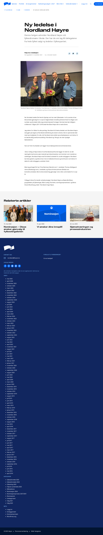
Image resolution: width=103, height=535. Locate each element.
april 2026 (10, 281)
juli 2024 (9, 304)
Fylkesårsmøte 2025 (13, 480)
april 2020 (10, 379)
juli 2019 (9, 398)
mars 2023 (10, 323)
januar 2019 (10, 410)
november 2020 (11, 365)
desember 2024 (11, 293)
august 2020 (10, 372)
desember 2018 (11, 412)
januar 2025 (10, 290)
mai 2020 (9, 377)
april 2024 (10, 311)
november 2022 (11, 330)
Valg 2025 (10, 503)
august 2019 (10, 396)
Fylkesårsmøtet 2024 (13, 482)
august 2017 (10, 438)
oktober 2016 (11, 462)
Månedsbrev (11, 489)
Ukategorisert (11, 498)
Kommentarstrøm (12, 514)
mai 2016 (9, 471)
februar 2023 (11, 326)
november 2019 (11, 389)
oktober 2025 (11, 286)
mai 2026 (9, 279)
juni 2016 (9, 469)
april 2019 (10, 403)
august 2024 (10, 302)
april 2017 (10, 447)
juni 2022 (9, 340)
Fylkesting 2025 (11, 484)
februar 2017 (11, 452)
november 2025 (11, 283)
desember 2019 (11, 387)
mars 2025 (10, 288)
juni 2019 (9, 401)
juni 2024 (9, 307)
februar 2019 (11, 408)
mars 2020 (10, 382)
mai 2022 (9, 342)
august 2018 (10, 422)
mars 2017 (10, 450)
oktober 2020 (11, 368)
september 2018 (12, 419)
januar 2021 (10, 363)
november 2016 (11, 459)
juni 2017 (9, 443)
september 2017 (12, 436)
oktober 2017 (11, 433)
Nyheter (27, 10)
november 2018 (11, 415)
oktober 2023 (11, 321)
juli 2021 (9, 351)
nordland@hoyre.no (14, 258)
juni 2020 (9, 375)
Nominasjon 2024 (12, 491)
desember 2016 (11, 457)
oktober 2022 (11, 333)
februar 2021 (11, 361)
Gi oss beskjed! (48, 258)
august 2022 (10, 337)
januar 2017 (10, 455)
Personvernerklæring (21, 531)
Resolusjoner (11, 496)
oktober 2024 (11, 297)
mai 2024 (9, 309)
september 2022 (12, 335)
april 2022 (10, 344)
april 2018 (10, 426)
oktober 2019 (11, 391)
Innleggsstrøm (11, 512)
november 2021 (11, 347)
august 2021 (10, 349)
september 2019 (12, 394)
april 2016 (10, 473)
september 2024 (12, 300)
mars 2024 (10, 314)
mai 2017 (9, 445)
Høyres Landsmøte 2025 (14, 487)
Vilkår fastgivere (36, 531)
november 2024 (11, 295)
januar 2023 (10, 328)
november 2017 (11, 431)
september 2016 (12, 464)
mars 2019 (10, 405)
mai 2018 (9, 424)
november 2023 (11, 318)
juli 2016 (9, 466)
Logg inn (84, 4)
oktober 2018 (11, 417)
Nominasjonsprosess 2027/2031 (16, 494)
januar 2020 (10, 384)
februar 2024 (11, 316)
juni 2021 (9, 354)
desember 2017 (11, 429)
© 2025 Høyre (8, 531)
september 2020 (12, 370)
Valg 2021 (10, 501)
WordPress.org (11, 516)
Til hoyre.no (8, 10)
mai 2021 (9, 356)
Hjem (18, 10)
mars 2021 (10, 358)
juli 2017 (9, 440)
